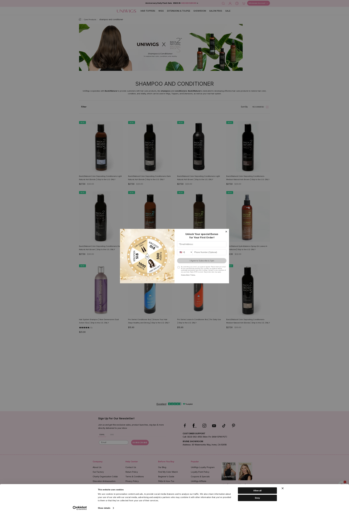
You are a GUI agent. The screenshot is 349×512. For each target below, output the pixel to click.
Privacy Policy (185, 275)
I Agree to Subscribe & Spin (202, 260)
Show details (104, 508)
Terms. (193, 275)
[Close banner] (283, 488)
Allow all (257, 490)
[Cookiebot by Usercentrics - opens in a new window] (80, 508)
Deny (257, 498)
